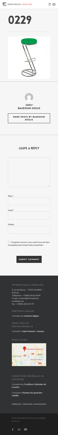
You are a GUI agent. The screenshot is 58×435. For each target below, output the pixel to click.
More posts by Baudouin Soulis (29, 118)
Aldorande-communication (34, 404)
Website (11, 224)
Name (11, 196)
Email (11, 210)
